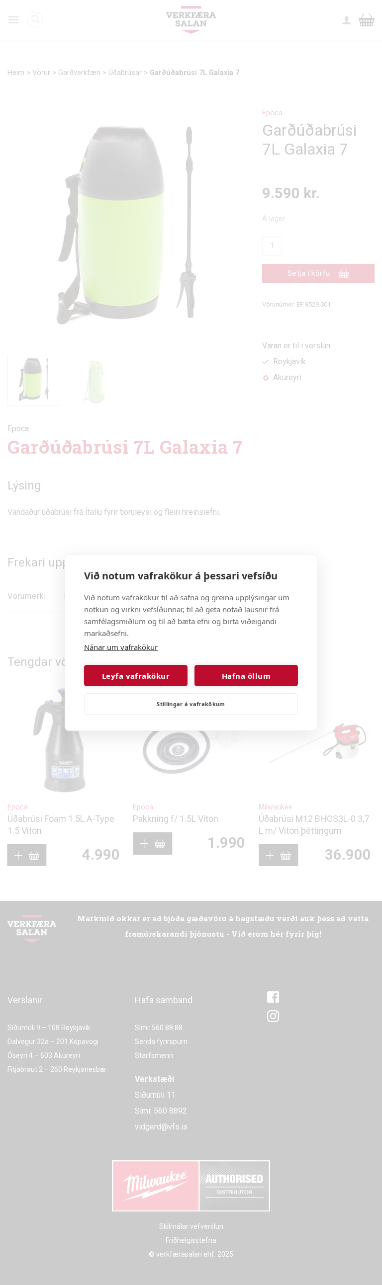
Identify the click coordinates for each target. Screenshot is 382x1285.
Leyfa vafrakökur (136, 676)
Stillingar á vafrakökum (191, 704)
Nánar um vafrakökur (121, 647)
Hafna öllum (246, 676)
